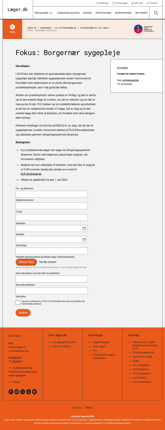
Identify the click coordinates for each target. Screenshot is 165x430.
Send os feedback (62, 346)
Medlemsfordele (123, 12)
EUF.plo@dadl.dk (31, 174)
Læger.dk (31, 27)
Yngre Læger (99, 346)
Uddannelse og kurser (68, 12)
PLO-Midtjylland (140, 369)
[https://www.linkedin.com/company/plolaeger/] (28, 391)
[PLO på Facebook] (11, 391)
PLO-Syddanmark (141, 373)
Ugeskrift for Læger (142, 356)
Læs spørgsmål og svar (64, 342)
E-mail (19, 211)
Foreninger (45, 27)
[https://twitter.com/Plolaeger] (22, 391)
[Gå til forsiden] (18, 10)
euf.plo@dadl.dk (130, 80)
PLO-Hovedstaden (141, 381)
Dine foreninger (103, 12)
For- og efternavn (24, 188)
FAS (95, 350)
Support (88, 407)
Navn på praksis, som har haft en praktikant (37, 273)
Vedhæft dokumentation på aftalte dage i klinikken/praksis (45, 256)
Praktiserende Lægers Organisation (104, 356)
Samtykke (21, 296)
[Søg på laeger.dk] (155, 12)
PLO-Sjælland (139, 377)
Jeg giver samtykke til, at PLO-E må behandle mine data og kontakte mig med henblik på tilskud (53, 302)
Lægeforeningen (101, 342)
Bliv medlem (141, 12)
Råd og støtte (42, 12)
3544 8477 (17, 361)
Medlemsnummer (25, 200)
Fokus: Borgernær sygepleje (42, 30)
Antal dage (21, 245)
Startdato (20, 223)
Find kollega (121, 3)
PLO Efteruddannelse (65, 27)
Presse (153, 3)
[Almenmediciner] (17, 391)
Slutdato (20, 234)
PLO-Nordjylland (140, 365)
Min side (139, 3)
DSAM (135, 360)
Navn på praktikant (25, 284)
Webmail (104, 3)
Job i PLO (77, 407)
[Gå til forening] (144, 29)
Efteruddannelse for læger (94, 27)
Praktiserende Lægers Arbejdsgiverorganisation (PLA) (145, 345)
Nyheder (87, 12)
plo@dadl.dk (15, 357)
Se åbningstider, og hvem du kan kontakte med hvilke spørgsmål (22, 371)
